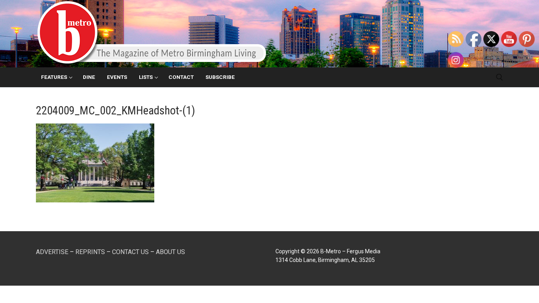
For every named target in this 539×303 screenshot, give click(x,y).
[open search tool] (499, 77)
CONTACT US (130, 252)
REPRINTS (90, 252)
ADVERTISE (52, 252)
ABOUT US (170, 252)
